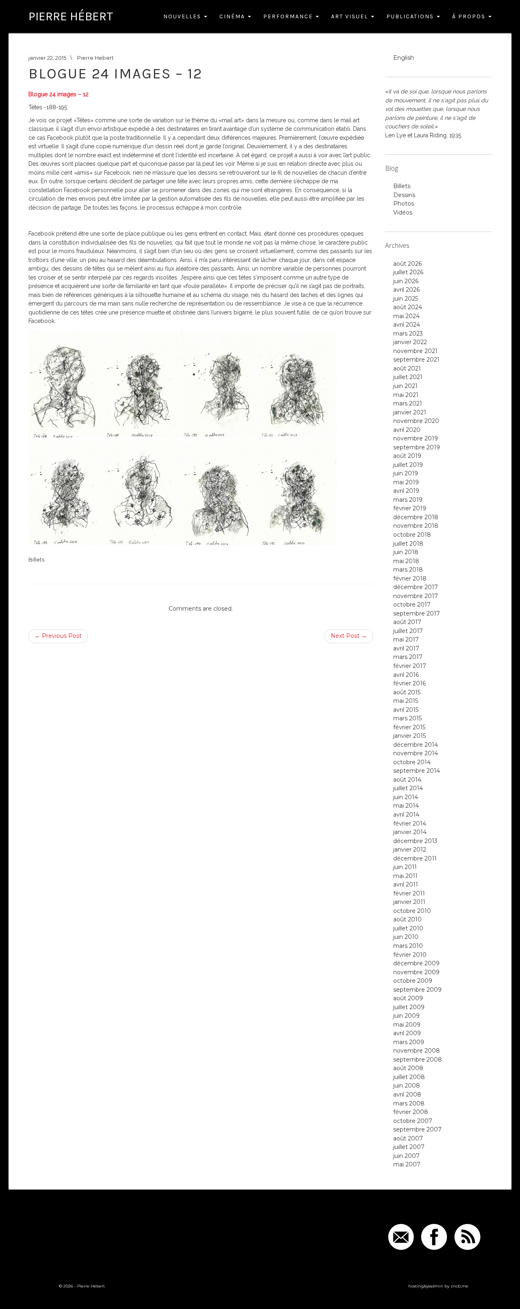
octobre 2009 (412, 980)
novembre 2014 (415, 753)
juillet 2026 (408, 272)
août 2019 (407, 455)
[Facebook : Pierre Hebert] (434, 1236)
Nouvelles (183, 16)
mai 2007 (406, 1164)
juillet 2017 (408, 631)
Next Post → (349, 635)
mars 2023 (408, 333)
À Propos (470, 16)
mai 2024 (406, 316)
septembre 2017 (416, 613)
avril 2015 (405, 709)
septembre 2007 (417, 1129)
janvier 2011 (409, 902)
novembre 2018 (415, 525)
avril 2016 (406, 674)
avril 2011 (405, 884)
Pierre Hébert (70, 16)
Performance (289, 16)
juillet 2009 (409, 1007)
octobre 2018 (412, 534)
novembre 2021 (415, 351)
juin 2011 (405, 867)
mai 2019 (406, 482)
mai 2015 (405, 700)
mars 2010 (408, 945)
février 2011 (409, 893)
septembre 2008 (417, 1059)
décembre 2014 (415, 744)
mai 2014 (406, 805)
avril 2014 (406, 814)
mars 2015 (407, 718)
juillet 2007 (409, 1147)
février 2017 (409, 666)
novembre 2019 (415, 438)
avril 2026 (406, 289)
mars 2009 (408, 1042)
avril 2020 (406, 429)
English (403, 57)
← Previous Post (58, 635)
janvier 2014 (410, 832)
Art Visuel (350, 16)
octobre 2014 (412, 762)
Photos (403, 203)
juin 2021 (405, 386)
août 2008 (408, 1068)
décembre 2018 (415, 517)
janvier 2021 (409, 412)
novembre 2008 (416, 1050)
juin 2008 (406, 1085)
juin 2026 (405, 281)
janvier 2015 (409, 735)
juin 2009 (406, 1015)
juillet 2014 (408, 788)
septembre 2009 (417, 989)
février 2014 (409, 823)
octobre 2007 (412, 1121)
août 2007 (408, 1138)
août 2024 (407, 307)
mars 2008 (409, 1103)
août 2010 (407, 919)
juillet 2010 (408, 928)
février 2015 (409, 727)
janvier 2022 (410, 342)
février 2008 (410, 1112)
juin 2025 (405, 298)
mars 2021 (407, 403)
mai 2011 (405, 876)
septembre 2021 (416, 359)
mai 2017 (406, 639)
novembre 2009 (416, 972)
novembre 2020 (416, 421)
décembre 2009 (416, 963)
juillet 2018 (408, 543)
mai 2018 (406, 561)
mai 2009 (406, 1024)
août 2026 (407, 263)
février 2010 (410, 954)
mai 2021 (405, 395)
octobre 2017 (412, 604)
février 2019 (409, 508)
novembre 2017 (415, 596)
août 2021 (407, 368)
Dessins (404, 195)
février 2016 (409, 683)
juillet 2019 (408, 464)
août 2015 (406, 692)
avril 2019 (406, 490)
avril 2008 (407, 1094)
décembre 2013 (415, 841)
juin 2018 (405, 552)
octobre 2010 (412, 911)
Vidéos (402, 212)
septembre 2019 (416, 447)
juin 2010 (405, 937)
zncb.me (459, 1286)
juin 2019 (405, 473)
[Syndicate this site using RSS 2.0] (467, 1236)
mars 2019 (407, 499)
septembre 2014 (416, 770)
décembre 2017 (415, 587)
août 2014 (407, 779)
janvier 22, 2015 (47, 57)
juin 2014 (405, 797)
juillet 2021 (407, 377)
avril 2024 (406, 324)
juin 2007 (406, 1155)
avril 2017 (406, 648)
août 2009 (408, 998)
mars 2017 (407, 657)
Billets (36, 559)
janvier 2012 (409, 849)
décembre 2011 (415, 858)
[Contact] (401, 1236)
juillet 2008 (409, 1077)
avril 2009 (407, 1033)
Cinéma (233, 16)
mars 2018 (408, 569)
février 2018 (410, 578)
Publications (411, 16)
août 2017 (407, 622)
